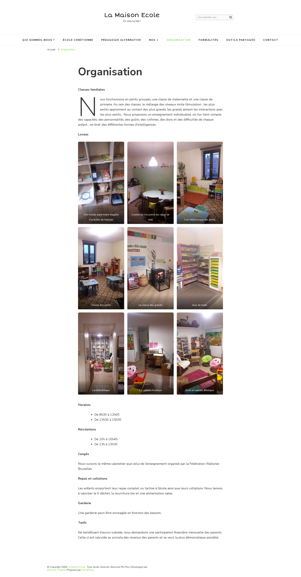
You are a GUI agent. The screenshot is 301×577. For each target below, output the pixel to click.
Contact (271, 40)
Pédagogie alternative (121, 40)
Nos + (154, 40)
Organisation (179, 40)
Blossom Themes (56, 570)
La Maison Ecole (132, 15)
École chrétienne (78, 40)
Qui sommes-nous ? (38, 40)
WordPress (88, 570)
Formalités (208, 40)
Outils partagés (240, 40)
